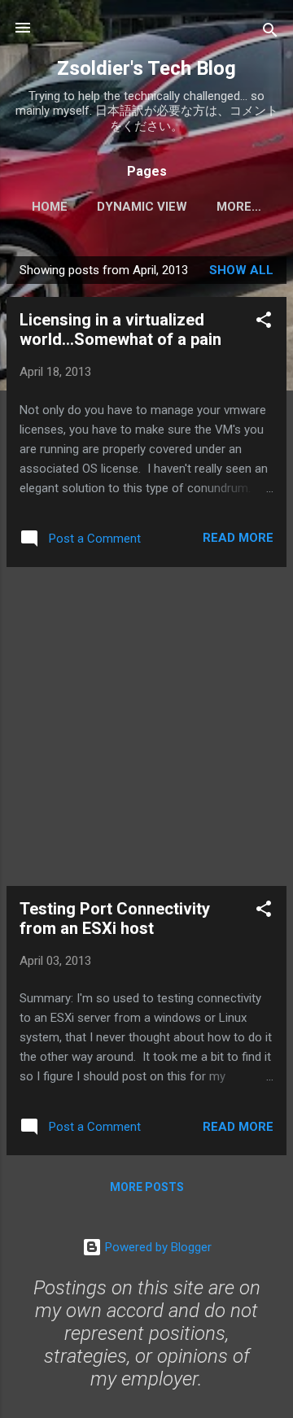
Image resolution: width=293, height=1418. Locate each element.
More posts (147, 1186)
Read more (238, 537)
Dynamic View (142, 206)
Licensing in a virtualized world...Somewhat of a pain (120, 329)
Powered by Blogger (157, 1247)
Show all (241, 270)
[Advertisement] (146, 726)
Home (50, 206)
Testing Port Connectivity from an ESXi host (115, 918)
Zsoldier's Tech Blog (146, 68)
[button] (263, 322)
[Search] (270, 33)
